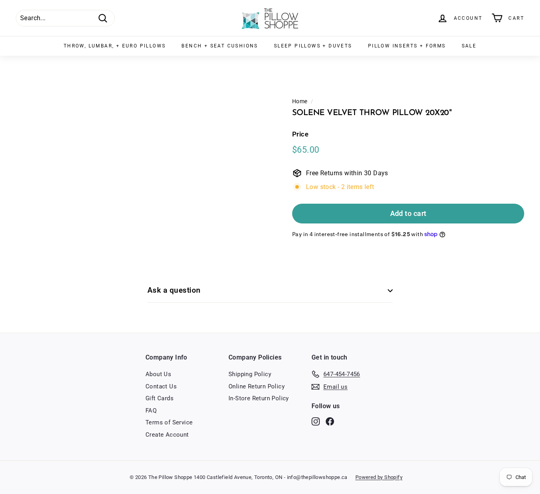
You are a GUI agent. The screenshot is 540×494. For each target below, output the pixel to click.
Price (300, 134)
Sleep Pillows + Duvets (313, 46)
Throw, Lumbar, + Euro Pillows (115, 46)
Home (300, 101)
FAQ (151, 410)
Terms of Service (169, 422)
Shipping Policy (249, 374)
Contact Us (161, 386)
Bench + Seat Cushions (219, 46)
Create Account (167, 434)
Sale (469, 46)
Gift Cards (159, 398)
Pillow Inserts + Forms (407, 46)
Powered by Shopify (378, 477)
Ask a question (174, 290)
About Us (158, 374)
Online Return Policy (256, 386)
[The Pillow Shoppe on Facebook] (330, 421)
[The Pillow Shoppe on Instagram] (316, 421)
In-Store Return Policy (258, 398)
